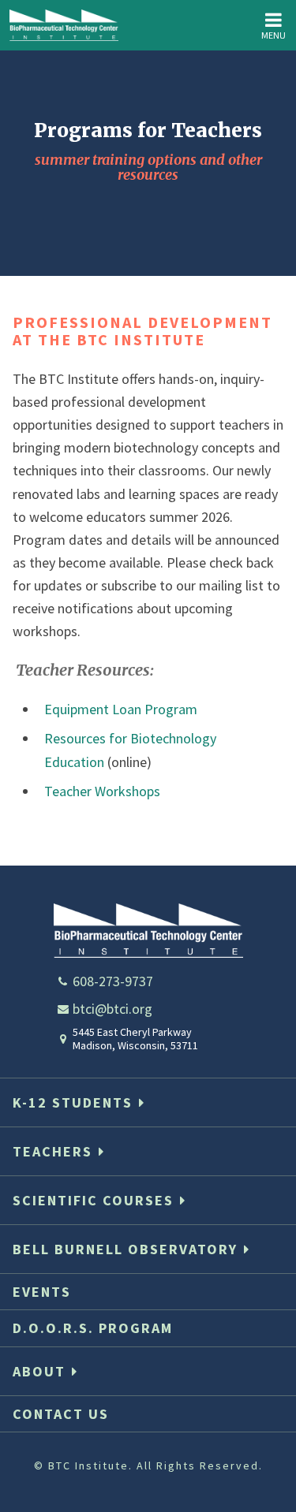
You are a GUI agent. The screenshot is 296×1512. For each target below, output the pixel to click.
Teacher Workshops (102, 791)
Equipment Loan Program (120, 709)
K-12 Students (73, 1102)
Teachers (52, 1151)
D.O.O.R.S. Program (93, 1328)
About (39, 1371)
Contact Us (61, 1414)
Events (42, 1292)
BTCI (63, 25)
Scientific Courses (93, 1200)
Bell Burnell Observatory (125, 1249)
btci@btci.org (112, 1009)
